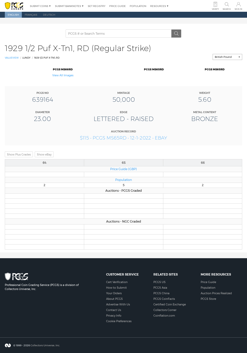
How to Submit (116, 287)
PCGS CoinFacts (164, 299)
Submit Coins (39, 6)
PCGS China (161, 293)
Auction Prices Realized (216, 293)
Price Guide (117, 6)
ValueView (12, 57)
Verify (215, 9)
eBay (44, 154)
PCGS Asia (160, 287)
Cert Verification (117, 282)
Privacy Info (113, 315)
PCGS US (159, 282)
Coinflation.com (164, 315)
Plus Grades (19, 154)
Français (31, 14)
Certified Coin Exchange (169, 304)
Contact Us (113, 310)
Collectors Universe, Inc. (45, 345)
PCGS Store (208, 299)
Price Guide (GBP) (123, 169)
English (13, 14)
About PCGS (114, 299)
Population (138, 6)
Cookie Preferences (118, 321)
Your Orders (114, 293)
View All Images (62, 75)
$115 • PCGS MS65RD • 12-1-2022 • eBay (123, 138)
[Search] (176, 33)
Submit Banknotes (68, 6)
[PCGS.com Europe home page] (15, 6)
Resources (158, 6)
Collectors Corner (164, 310)
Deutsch (49, 14)
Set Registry (96, 6)
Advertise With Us (118, 304)
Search (227, 9)
